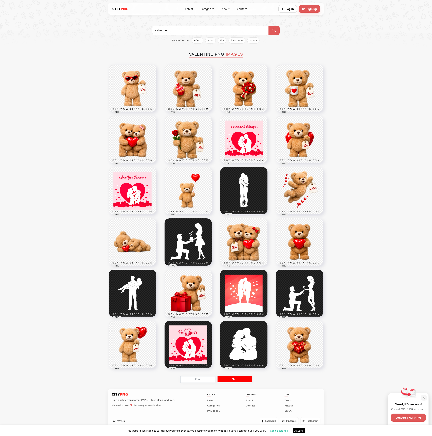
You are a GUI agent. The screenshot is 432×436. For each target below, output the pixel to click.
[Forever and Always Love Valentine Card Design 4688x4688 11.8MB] (243, 139)
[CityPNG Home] (120, 9)
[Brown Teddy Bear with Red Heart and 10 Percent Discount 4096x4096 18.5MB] (299, 139)
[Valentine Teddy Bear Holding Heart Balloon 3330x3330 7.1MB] (188, 190)
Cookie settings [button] (279, 430)
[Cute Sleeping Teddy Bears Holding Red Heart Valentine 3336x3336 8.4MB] (132, 242)
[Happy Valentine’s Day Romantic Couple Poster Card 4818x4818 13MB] (188, 344)
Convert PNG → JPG (408, 417)
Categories (207, 9)
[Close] (424, 398)
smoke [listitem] (253, 40)
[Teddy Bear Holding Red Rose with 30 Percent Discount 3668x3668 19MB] (188, 139)
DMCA (288, 410)
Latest (189, 9)
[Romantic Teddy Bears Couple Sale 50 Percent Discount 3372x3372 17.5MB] (243, 242)
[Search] (274, 30)
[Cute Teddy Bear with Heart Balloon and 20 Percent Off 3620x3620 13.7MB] (132, 344)
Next (234, 379)
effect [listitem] (197, 40)
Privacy (289, 405)
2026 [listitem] (210, 40)
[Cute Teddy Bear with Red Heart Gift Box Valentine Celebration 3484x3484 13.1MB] (299, 344)
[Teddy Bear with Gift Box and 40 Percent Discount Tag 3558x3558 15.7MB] (188, 293)
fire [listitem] (222, 40)
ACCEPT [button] (298, 430)
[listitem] (269, 421)
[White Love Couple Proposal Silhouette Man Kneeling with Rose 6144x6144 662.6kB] (299, 293)
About (226, 9)
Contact (242, 9)
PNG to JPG (213, 410)
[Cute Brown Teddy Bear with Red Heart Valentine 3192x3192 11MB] (299, 242)
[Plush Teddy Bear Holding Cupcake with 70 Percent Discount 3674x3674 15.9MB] (188, 88)
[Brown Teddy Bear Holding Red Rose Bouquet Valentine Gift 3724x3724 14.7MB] (243, 88)
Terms (288, 400)
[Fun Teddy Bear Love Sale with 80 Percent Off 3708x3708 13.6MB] (132, 88)
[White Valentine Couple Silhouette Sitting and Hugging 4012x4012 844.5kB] (243, 344)
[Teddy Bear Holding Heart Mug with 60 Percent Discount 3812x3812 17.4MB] (299, 88)
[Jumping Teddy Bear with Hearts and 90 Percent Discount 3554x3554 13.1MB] (299, 190)
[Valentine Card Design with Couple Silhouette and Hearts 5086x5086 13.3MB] (243, 293)
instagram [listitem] (237, 40)
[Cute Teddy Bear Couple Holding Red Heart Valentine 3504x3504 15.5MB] (132, 139)
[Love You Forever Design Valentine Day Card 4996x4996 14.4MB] (132, 190)
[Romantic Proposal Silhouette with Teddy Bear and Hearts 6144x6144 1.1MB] (188, 242)
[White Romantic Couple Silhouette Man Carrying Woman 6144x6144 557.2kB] (132, 293)
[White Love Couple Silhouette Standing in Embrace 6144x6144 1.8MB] (243, 190)
